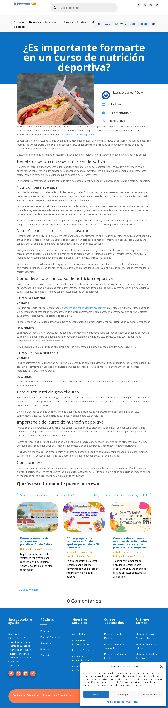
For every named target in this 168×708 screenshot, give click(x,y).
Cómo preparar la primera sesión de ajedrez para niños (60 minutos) (82, 542)
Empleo (81, 22)
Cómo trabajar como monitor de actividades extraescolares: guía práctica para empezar (130, 542)
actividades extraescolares (80, 552)
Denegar (123, 694)
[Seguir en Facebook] (139, 5)
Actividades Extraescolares (80, 642)
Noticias (115, 104)
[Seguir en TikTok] (157, 5)
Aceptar (96, 694)
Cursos (68, 22)
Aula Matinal (79, 634)
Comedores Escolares (78, 668)
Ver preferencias (150, 694)
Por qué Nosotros (50, 636)
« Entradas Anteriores (28, 589)
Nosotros (35, 22)
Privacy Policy (132, 701)
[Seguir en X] (145, 5)
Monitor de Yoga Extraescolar (145, 636)
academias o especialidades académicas (84, 307)
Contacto (20, 27)
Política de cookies (115, 701)
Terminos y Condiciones (58, 695)
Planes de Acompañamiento (82, 658)
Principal (20, 22)
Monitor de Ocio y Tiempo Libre (114, 646)
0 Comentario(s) (121, 113)
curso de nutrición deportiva (79, 134)
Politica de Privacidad (26, 695)
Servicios (51, 22)
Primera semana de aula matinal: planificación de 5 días (36, 541)
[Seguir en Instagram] (151, 5)
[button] (161, 666)
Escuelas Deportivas (84, 650)
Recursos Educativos (41, 549)
